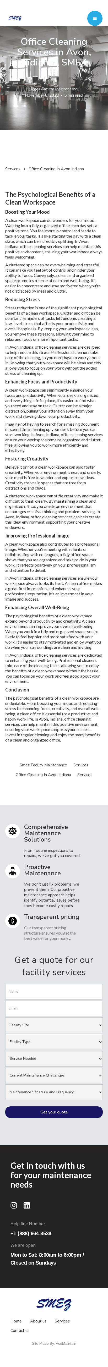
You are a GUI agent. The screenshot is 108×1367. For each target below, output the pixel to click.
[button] (94, 18)
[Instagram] (13, 1205)
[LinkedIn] (27, 1205)
